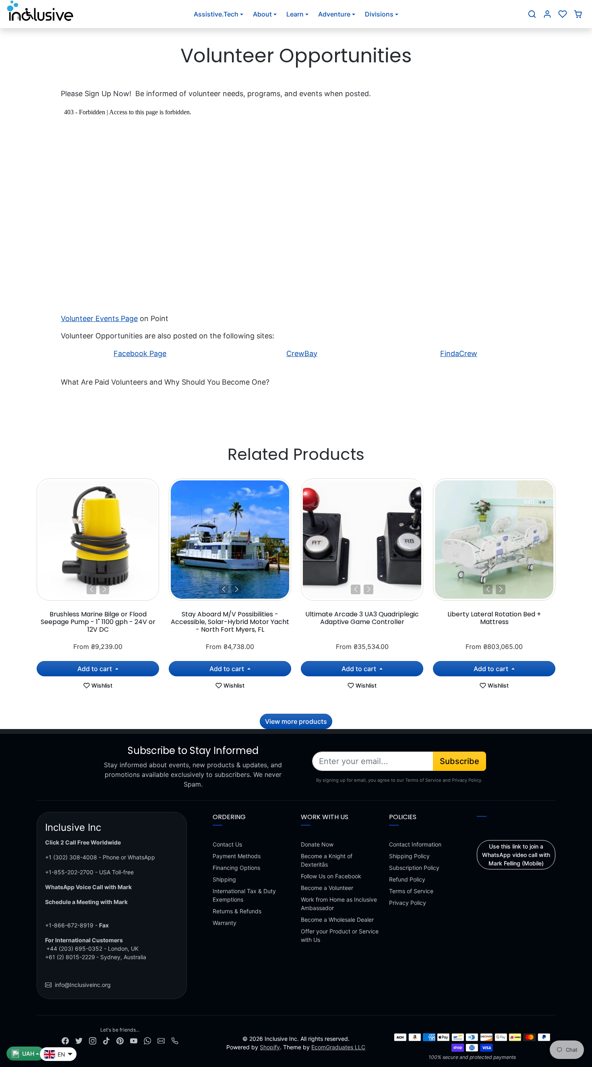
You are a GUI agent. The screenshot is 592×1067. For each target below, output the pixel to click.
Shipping (224, 879)
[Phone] (175, 1040)
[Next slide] (554, 541)
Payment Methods (237, 856)
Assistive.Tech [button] (216, 14)
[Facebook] (65, 1040)
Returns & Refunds (237, 911)
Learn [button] (295, 14)
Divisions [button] (379, 14)
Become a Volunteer (327, 887)
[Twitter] (79, 1040)
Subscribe (459, 761)
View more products (296, 721)
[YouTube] (134, 1040)
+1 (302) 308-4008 (71, 857)
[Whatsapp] (147, 1040)
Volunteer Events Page (99, 318)
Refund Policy (407, 879)
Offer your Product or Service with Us (340, 935)
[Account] (547, 14)
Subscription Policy (414, 867)
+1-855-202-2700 (69, 872)
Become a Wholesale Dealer (337, 919)
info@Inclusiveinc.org (83, 984)
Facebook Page (140, 353)
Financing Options (236, 867)
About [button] (262, 14)
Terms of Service (411, 891)
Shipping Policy (409, 856)
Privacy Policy (407, 902)
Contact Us (227, 844)
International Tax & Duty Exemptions (244, 895)
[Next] (104, 589)
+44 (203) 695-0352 (74, 948)
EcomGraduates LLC (338, 1047)
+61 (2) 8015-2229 (70, 957)
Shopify (270, 1047)
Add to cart (95, 669)
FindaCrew (458, 353)
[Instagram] (92, 1040)
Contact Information (415, 844)
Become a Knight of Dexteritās (326, 860)
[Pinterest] (120, 1040)
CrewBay (301, 353)
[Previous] (91, 589)
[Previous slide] (37, 541)
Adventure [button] (334, 14)
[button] (532, 14)
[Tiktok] (106, 1040)
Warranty (224, 922)
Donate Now (317, 844)
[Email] (161, 1040)
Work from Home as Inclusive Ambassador (339, 903)
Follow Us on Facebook (331, 876)
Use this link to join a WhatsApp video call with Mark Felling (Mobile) (516, 855)
